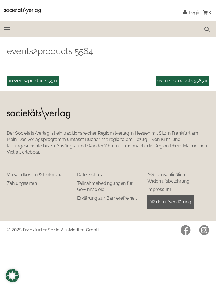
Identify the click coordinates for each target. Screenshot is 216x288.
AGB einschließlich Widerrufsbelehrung (168, 178)
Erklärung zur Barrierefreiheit (107, 198)
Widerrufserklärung (170, 201)
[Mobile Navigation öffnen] (7, 29)
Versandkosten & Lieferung (35, 174)
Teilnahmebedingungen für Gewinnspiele (105, 186)
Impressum (159, 189)
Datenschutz (90, 174)
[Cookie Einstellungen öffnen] (12, 275)
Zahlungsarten (22, 183)
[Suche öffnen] (207, 29)
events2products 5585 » (183, 80)
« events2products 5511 (32, 80)
